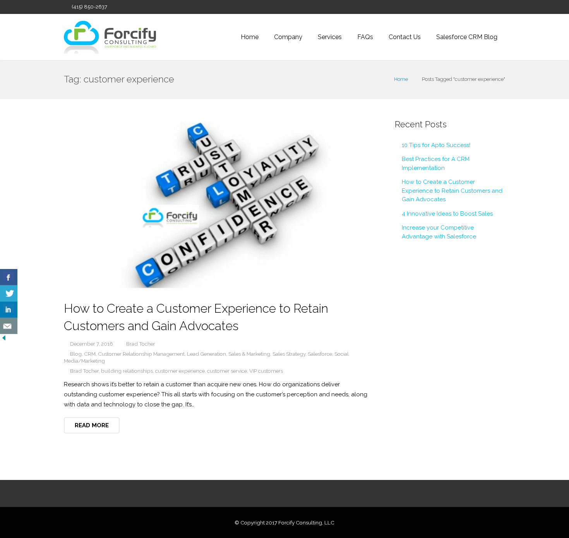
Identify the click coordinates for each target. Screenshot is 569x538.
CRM (90, 354)
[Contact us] (8, 326)
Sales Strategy (289, 354)
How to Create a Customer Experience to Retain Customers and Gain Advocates (452, 190)
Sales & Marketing (249, 354)
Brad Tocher (84, 371)
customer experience (180, 371)
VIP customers (266, 371)
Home (401, 79)
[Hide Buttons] (4, 339)
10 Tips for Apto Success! (436, 145)
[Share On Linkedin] (8, 310)
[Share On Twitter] (8, 293)
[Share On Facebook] (8, 277)
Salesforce (320, 354)
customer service (227, 371)
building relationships (127, 371)
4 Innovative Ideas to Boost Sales (447, 213)
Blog (76, 354)
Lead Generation (206, 354)
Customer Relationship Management (141, 354)
